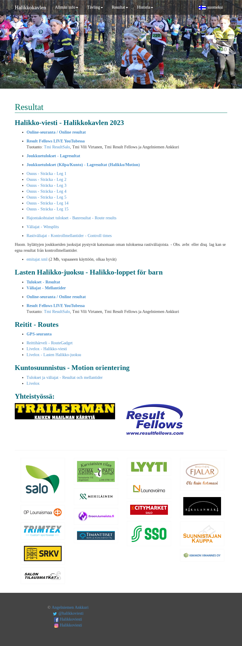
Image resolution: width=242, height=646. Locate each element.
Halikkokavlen (30, 7)
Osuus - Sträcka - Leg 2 (46, 179)
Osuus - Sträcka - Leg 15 (47, 209)
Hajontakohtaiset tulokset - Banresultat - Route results (71, 218)
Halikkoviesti (70, 619)
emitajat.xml (37, 259)
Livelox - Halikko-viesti (47, 349)
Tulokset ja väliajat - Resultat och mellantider (65, 377)
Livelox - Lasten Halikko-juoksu (54, 355)
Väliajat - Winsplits (43, 227)
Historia (143, 7)
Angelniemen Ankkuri (70, 607)
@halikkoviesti (70, 613)
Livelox (33, 383)
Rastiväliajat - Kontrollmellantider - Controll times (69, 235)
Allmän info (65, 7)
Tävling (93, 7)
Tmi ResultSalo (57, 147)
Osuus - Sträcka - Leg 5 (46, 197)
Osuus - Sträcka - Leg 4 (46, 191)
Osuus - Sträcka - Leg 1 (46, 173)
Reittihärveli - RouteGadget (50, 343)
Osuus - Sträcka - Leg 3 (46, 185)
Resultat (118, 7)
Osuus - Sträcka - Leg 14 (47, 203)
